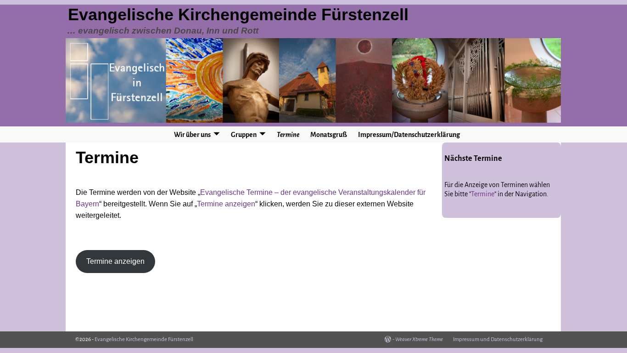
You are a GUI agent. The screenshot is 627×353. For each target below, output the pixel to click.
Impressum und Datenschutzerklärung (498, 339)
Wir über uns (192, 134)
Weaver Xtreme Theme (419, 339)
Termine (288, 134)
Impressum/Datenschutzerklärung (409, 134)
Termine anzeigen (226, 204)
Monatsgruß (328, 134)
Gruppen (244, 134)
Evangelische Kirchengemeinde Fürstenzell (238, 14)
